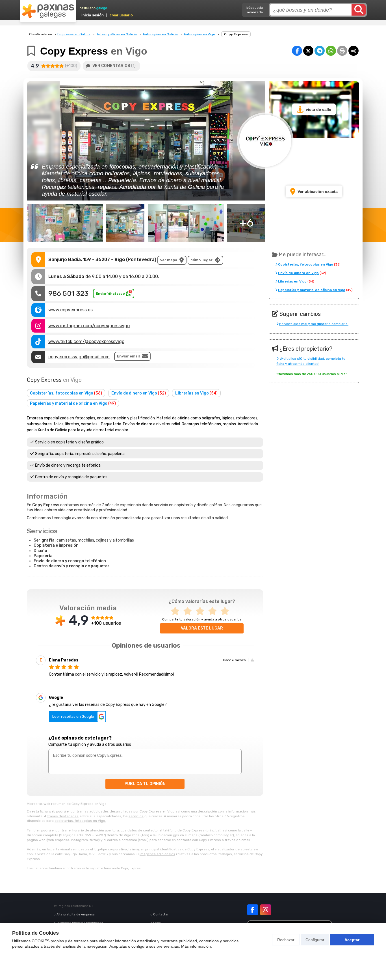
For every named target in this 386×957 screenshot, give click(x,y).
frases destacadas (63, 816)
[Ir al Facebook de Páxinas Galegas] (252, 909)
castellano (88, 8)
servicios (136, 816)
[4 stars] (214, 611)
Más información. (196, 946)
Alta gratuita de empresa (76, 914)
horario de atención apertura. (96, 830)
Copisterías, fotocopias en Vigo (66, 393)
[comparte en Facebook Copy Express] (297, 51)
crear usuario (121, 15)
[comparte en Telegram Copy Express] (320, 51)
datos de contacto (142, 830)
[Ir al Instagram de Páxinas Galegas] (265, 909)
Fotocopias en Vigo (199, 34)
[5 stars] (226, 611)
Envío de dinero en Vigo (138, 393)
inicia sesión (92, 15)
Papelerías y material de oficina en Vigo (73, 403)
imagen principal (145, 849)
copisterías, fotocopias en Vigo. (80, 821)
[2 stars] (189, 611)
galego (101, 8)
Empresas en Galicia (73, 34)
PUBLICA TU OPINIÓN (145, 783)
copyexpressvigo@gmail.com (79, 356)
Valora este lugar (202, 628)
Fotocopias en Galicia (160, 34)
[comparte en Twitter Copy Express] (308, 51)
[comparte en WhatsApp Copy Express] (331, 51)
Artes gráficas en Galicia (117, 34)
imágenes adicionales (157, 854)
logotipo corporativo (110, 849)
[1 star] (177, 611)
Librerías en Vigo (196, 393)
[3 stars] (202, 611)
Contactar (160, 914)
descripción (207, 811)
